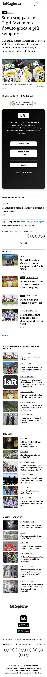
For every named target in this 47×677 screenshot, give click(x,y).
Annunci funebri (27, 642)
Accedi (23, 165)
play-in (31, 231)
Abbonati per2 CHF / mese (23, 153)
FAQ (40, 639)
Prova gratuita (23, 144)
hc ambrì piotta (8, 231)
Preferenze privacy (38, 644)
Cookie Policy (22, 644)
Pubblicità (16, 642)
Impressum (27, 639)
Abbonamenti (7, 639)
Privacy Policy (9, 644)
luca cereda (23, 231)
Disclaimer (17, 639)
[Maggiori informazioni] (35, 103)
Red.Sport (28, 96)
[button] (6, 650)
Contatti (35, 639)
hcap (16, 231)
